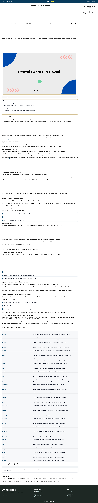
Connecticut (4, 350)
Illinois (3, 363)
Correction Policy (70, 494)
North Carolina (5, 415)
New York (4, 413)
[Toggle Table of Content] (76, 97)
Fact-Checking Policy (38, 496)
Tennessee (4, 439)
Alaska (3, 337)
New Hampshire (5, 405)
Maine (3, 379)
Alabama (4, 334)
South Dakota (4, 436)
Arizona (3, 339)
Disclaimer (69, 495)
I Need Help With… (10, 1)
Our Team (36, 494)
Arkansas (4, 342)
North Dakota (4, 418)
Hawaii (42, 8)
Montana (4, 397)
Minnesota (4, 389)
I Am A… (3, 1)
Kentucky (4, 373)
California (4, 345)
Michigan (4, 386)
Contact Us (69, 491)
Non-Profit (88, 1)
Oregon (3, 426)
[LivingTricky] (49, 1)
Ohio (3, 420)
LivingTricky (39, 491)
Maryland (4, 381)
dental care (4, 25)
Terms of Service (70, 496)
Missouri (3, 394)
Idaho (3, 360)
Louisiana (4, 376)
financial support (38, 25)
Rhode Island (4, 431)
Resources (93, 1)
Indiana (3, 365)
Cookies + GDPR (70, 493)
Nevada (3, 402)
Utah (3, 444)
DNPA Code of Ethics (38, 495)
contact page (91, 13)
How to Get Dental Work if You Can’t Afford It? (11, 466)
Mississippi (4, 392)
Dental (39, 8)
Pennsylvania (4, 428)
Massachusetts (5, 384)
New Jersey (4, 407)
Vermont (3, 447)
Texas (3, 441)
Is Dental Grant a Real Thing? (8, 473)
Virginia (3, 449)
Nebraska (4, 400)
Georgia (3, 358)
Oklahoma (4, 423)
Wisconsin (4, 457)
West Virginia (4, 455)
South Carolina (5, 434)
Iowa (3, 368)
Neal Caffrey (39, 493)
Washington (4, 452)
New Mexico (4, 410)
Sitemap (36, 498)
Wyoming (4, 460)
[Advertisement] (40, 17)
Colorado (4, 347)
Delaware (4, 352)
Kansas (3, 371)
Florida (3, 355)
